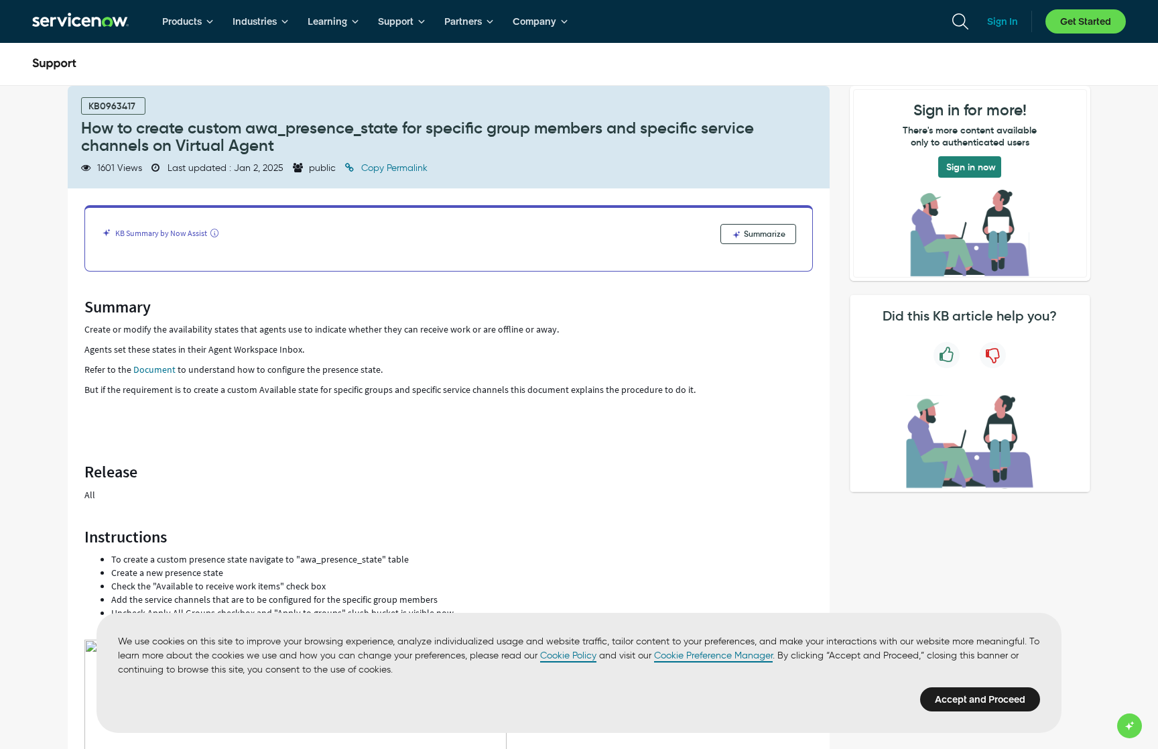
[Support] (54, 64)
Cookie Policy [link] (568, 655)
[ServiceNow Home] (80, 21)
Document (154, 369)
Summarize (763, 234)
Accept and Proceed (980, 699)
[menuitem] (188, 21)
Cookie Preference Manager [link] (713, 655)
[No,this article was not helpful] (993, 355)
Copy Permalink (393, 168)
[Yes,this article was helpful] (946, 355)
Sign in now (971, 167)
